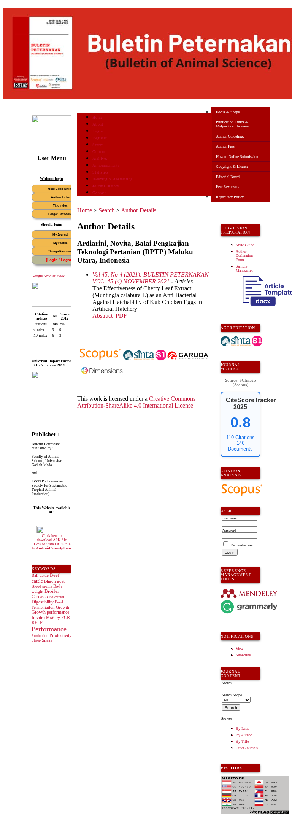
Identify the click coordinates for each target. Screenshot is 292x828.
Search (97, 145)
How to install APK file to (51, 546)
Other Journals (247, 748)
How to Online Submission (237, 156)
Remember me (241, 545)
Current (98, 152)
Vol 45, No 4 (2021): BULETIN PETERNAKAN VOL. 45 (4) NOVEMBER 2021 (150, 278)
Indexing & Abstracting (112, 179)
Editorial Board (228, 177)
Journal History (105, 186)
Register (99, 138)
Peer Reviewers (227, 187)
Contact (99, 193)
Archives (99, 158)
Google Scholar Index (48, 276)
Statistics (100, 172)
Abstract (102, 315)
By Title (242, 741)
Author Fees (225, 146)
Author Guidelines (230, 136)
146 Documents (240, 446)
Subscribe (243, 655)
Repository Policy (230, 197)
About (97, 124)
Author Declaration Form (244, 255)
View (239, 648)
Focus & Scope (228, 112)
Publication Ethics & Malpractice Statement (233, 124)
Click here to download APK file (52, 537)
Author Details (138, 210)
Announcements (105, 165)
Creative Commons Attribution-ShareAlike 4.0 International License (136, 402)
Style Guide (245, 245)
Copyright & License (232, 166)
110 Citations (240, 437)
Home (97, 117)
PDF (121, 315)
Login (97, 131)
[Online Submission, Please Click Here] (60, 140)
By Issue (242, 728)
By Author (244, 735)
